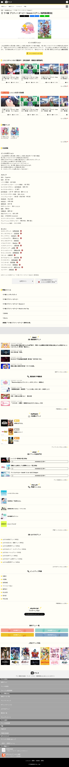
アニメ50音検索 (5, 723)
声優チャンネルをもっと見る (60, 530)
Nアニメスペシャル (6, 704)
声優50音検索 (5, 733)
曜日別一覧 (4, 713)
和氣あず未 (17, 250)
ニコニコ (28, 760)
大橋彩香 (10, 255)
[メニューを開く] (67, 6)
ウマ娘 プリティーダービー (10, 299)
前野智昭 (5, 582)
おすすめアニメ (5, 709)
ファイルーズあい (8, 586)
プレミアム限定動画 (6, 690)
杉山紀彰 (5, 592)
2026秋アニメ (17, 635)
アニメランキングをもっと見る (59, 447)
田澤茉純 (15, 265)
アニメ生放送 (4, 686)
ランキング (19, 6)
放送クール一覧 (5, 696)
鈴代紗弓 (13, 236)
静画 (42, 760)
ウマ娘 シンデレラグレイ (10, 294)
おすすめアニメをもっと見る (60, 566)
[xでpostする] (24, 16)
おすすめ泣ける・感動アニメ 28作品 (13, 542)
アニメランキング (6, 700)
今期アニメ (3, 6)
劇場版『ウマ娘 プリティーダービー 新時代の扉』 (17, 322)
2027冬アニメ (52, 635)
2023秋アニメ (8, 10)
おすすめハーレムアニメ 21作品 (12, 552)
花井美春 (12, 262)
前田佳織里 (14, 260)
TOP (2, 10)
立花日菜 (16, 233)
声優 (25, 6)
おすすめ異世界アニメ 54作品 (11, 546)
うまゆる (5, 313)
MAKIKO (16, 240)
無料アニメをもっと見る (61, 372)
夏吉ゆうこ (16, 238)
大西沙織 (16, 245)
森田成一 (5, 589)
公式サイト (3, 275)
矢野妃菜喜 (16, 231)
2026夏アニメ (52, 630)
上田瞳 (13, 248)
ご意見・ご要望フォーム (8, 743)
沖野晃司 (11, 269)
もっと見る (64, 86)
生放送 (38, 760)
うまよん (5, 318)
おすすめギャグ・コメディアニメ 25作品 (14, 549)
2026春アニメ (17, 630)
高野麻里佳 (16, 252)
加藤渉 (4, 576)
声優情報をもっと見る (61, 409)
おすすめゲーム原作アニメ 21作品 (12, 559)
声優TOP (3, 729)
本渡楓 (4, 579)
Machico (15, 243)
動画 (33, 760)
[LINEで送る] (44, 16)
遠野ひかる (17, 267)
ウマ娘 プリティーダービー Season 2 (13, 304)
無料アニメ (11, 6)
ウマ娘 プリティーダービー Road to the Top (16, 308)
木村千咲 (16, 257)
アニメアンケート (6, 717)
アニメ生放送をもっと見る (60, 480)
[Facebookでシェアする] (34, 16)
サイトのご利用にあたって (8, 739)
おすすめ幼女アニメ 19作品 (10, 539)
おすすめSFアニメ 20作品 (10, 555)
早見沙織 (5, 599)
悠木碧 (4, 595)
